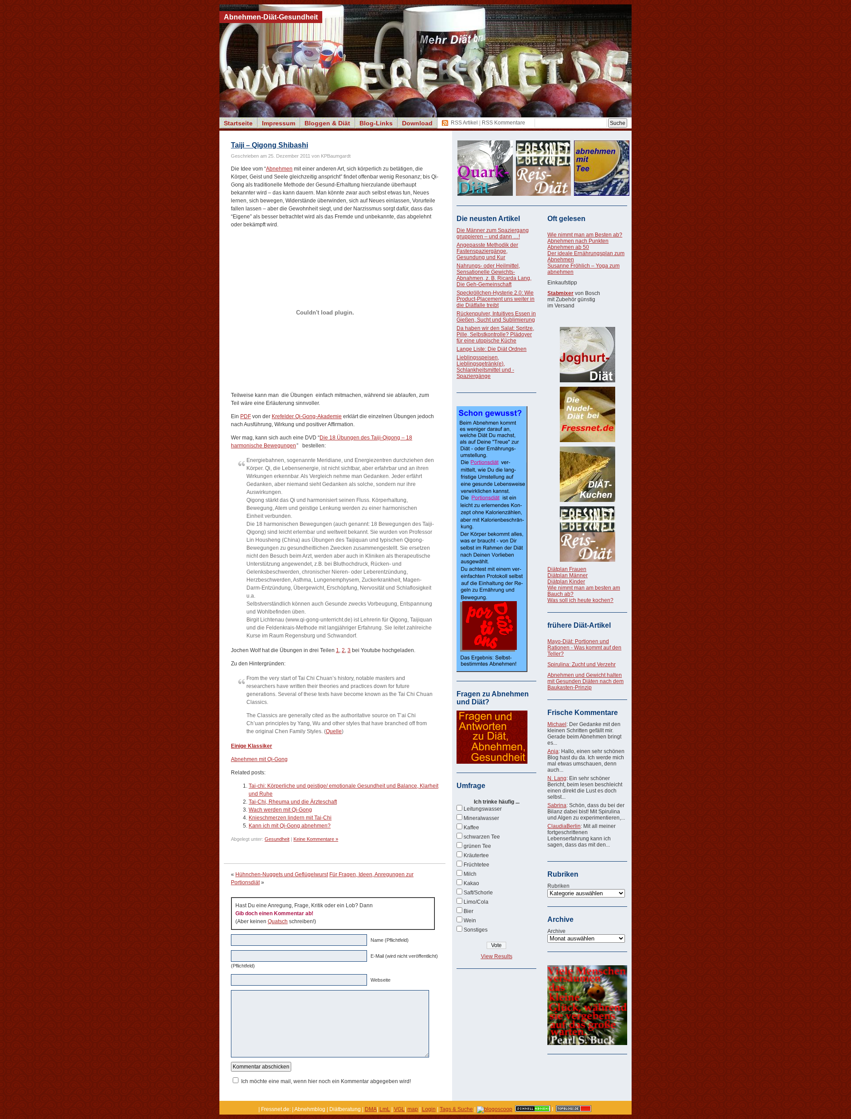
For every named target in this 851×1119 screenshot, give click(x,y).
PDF (245, 416)
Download (417, 123)
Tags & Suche (456, 1109)
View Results (496, 956)
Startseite (238, 123)
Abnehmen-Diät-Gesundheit (271, 17)
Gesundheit (277, 839)
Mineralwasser (481, 818)
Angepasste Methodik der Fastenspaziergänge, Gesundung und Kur (487, 251)
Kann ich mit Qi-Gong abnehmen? (290, 826)
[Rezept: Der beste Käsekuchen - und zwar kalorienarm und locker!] (587, 474)
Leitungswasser (483, 809)
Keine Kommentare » (315, 839)
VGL (399, 1109)
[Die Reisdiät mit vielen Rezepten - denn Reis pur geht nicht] (587, 534)
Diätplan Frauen (566, 569)
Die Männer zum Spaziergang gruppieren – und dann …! (493, 233)
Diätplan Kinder (566, 582)
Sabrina (556, 805)
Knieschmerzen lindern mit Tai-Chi (290, 818)
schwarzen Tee (482, 837)
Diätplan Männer (567, 575)
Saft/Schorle (478, 893)
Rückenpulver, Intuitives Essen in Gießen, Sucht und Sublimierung (496, 317)
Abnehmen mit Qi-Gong (259, 759)
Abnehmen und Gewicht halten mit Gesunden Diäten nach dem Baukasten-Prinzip (585, 681)
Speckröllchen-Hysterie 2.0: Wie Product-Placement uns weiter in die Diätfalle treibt (496, 299)
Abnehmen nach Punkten (578, 241)
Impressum (278, 123)
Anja (552, 751)
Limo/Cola (476, 902)
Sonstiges (476, 930)
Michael (556, 724)
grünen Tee (477, 846)
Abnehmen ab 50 (568, 247)
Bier (468, 911)
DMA (371, 1109)
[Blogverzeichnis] (494, 1109)
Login (429, 1109)
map (412, 1109)
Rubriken (558, 886)
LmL (384, 1109)
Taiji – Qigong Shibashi (269, 145)
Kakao (471, 883)
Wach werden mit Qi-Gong (280, 810)
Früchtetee (476, 865)
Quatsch (278, 921)
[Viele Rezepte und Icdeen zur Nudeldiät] (587, 414)
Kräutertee (476, 855)
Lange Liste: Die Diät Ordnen (492, 349)
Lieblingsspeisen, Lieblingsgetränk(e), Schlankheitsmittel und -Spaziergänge (485, 366)
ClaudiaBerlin (564, 826)
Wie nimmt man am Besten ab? (584, 235)
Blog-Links (376, 123)
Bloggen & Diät (327, 123)
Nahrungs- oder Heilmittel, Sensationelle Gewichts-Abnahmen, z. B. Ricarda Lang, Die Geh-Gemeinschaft (494, 275)
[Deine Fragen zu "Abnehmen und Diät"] (492, 762)
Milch (470, 874)
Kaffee (471, 827)
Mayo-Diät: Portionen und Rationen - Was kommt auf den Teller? (584, 647)
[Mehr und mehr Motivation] (587, 1043)
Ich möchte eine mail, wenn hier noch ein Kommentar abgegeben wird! (326, 1081)
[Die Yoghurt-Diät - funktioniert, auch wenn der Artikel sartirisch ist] (587, 354)
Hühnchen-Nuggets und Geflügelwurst (281, 874)
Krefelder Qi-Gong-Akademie (307, 416)
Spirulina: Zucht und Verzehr (581, 664)
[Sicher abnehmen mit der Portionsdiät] (492, 670)
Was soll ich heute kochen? (580, 600)
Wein (470, 920)
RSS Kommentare (503, 123)
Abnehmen (279, 169)
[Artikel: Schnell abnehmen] (532, 1109)
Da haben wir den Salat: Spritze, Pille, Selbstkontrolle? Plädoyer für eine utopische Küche (495, 334)
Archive (556, 931)
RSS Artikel (464, 123)
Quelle (334, 731)
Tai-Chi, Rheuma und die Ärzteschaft (293, 802)
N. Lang (556, 778)
